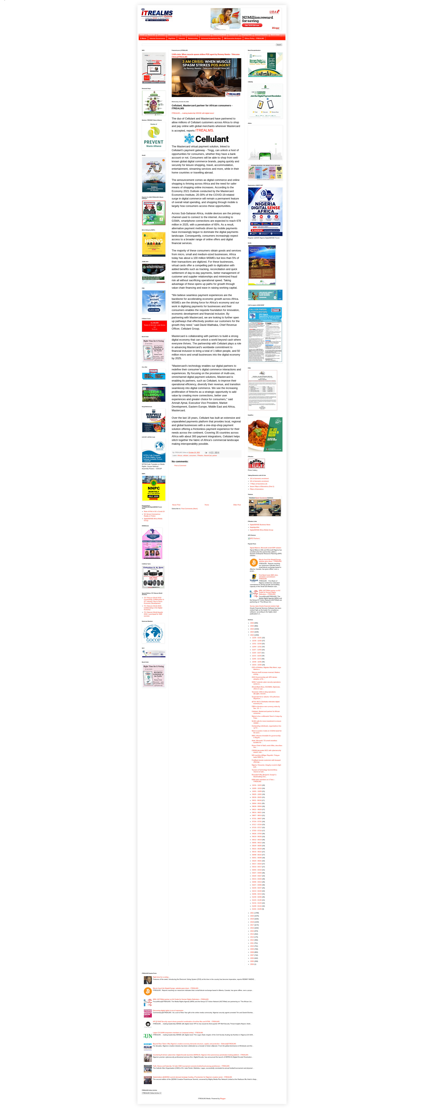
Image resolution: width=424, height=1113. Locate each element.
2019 (252, 919)
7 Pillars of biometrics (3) (258, 484)
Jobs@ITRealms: (261, 35)
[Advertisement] (206, 485)
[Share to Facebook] (216, 452)
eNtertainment (173, 35)
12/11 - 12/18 (257, 644)
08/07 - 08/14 (257, 815)
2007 (252, 955)
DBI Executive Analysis (232, 38)
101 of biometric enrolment (259, 481)
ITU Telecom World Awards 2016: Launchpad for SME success (153, 614)
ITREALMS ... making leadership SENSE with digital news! (193, 113)
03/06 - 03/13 (257, 882)
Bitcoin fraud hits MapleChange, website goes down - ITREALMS (270, 560)
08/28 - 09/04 (257, 806)
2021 (252, 913)
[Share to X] (214, 452)
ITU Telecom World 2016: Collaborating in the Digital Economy (153, 608)
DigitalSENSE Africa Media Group (261, 530)
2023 (252, 632)
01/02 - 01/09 (257, 909)
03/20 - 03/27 (257, 876)
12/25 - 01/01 (257, 638)
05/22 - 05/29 (257, 849)
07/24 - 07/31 (257, 821)
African (180, 455)
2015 (252, 931)
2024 (252, 629)
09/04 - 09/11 (257, 803)
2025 (252, 626)
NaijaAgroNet (247, 35)
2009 (252, 949)
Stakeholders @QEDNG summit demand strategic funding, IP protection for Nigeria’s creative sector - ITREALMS (192, 1077)
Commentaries (204, 35)
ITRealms (200, 455)
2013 (252, 937)
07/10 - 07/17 (257, 827)
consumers (192, 455)
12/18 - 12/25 (257, 641)
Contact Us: (233, 35)
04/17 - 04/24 (257, 864)
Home (142, 35)
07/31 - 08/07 (257, 818)
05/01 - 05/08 (257, 858)
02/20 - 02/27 (257, 888)
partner (214, 455)
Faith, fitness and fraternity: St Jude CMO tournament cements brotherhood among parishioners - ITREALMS (191, 1066)
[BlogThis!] (212, 452)
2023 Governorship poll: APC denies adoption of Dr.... (264, 678)
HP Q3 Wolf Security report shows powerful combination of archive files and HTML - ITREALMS (186, 1021)
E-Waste (143, 38)
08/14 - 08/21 (257, 812)
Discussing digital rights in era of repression (168, 1010)
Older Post (237, 505)
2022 (252, 635)
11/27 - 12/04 (257, 650)
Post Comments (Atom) (189, 508)
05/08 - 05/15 (257, 855)
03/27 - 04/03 (257, 873)
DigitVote (171, 38)
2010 (252, 946)
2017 (252, 925)
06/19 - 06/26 (257, 836)
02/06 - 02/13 (257, 894)
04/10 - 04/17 (257, 867)
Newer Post (176, 505)
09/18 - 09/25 (257, 797)
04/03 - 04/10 (257, 870)
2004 (252, 964)
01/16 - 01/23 (257, 903)
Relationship (193, 38)
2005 (252, 961)
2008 (252, 952)
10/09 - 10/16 (257, 788)
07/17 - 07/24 (257, 824)
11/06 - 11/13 (257, 659)
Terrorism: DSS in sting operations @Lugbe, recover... (264, 693)
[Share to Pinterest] (218, 452)
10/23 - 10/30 (257, 665)
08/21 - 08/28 (257, 809)
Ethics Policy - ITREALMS (254, 38)
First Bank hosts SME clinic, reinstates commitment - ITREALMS (268, 577)
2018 (252, 922)
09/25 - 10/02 (257, 794)
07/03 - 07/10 (257, 830)
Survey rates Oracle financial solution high (264, 606)
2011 (252, 943)
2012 (252, 940)
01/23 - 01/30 (257, 900)
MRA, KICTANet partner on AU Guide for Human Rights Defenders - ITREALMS (269, 592)
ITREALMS (204, 130)
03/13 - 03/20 (257, 879)
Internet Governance (157, 38)
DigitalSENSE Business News (260, 524)
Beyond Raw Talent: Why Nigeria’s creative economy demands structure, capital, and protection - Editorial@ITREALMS (194, 1044)
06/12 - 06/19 (257, 840)
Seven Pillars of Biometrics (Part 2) (262, 486)
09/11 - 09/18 (257, 800)
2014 (252, 934)
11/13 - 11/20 (257, 656)
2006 (252, 958)
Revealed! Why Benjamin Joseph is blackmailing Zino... (264, 775)
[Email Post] (205, 452)
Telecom (182, 38)
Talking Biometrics (189, 35)
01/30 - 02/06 (257, 897)
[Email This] (210, 452)
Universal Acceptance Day (211, 38)
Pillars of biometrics (256, 489)
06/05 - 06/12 (257, 843)
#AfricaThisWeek (219, 35)
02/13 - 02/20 (257, 891)
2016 (252, 928)
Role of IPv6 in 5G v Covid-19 (154, 511)
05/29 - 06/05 (257, 846)
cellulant (185, 455)
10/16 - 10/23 (257, 785)
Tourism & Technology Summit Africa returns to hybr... (264, 771)
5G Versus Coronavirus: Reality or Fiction (152, 515)
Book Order (275, 35)
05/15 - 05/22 (257, 852)
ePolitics (161, 35)
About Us (151, 35)
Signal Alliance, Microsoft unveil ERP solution (265, 548)
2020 (252, 916)
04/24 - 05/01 (257, 861)
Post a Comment (180, 465)
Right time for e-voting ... (161, 977)
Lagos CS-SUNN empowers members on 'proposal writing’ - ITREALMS (178, 1032)
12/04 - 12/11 (257, 646)
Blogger (222, 1098)
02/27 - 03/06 (257, 885)
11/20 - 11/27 (257, 653)
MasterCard (208, 455)
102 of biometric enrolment (259, 478)
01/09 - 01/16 (257, 906)
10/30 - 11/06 (257, 662)
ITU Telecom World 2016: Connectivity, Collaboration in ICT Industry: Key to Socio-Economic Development (154, 600)
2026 (252, 623)
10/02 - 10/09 (257, 791)
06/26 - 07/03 (257, 833)
